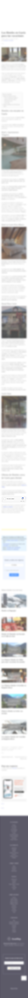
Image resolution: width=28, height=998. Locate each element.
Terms (23, 501)
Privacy (21, 501)
